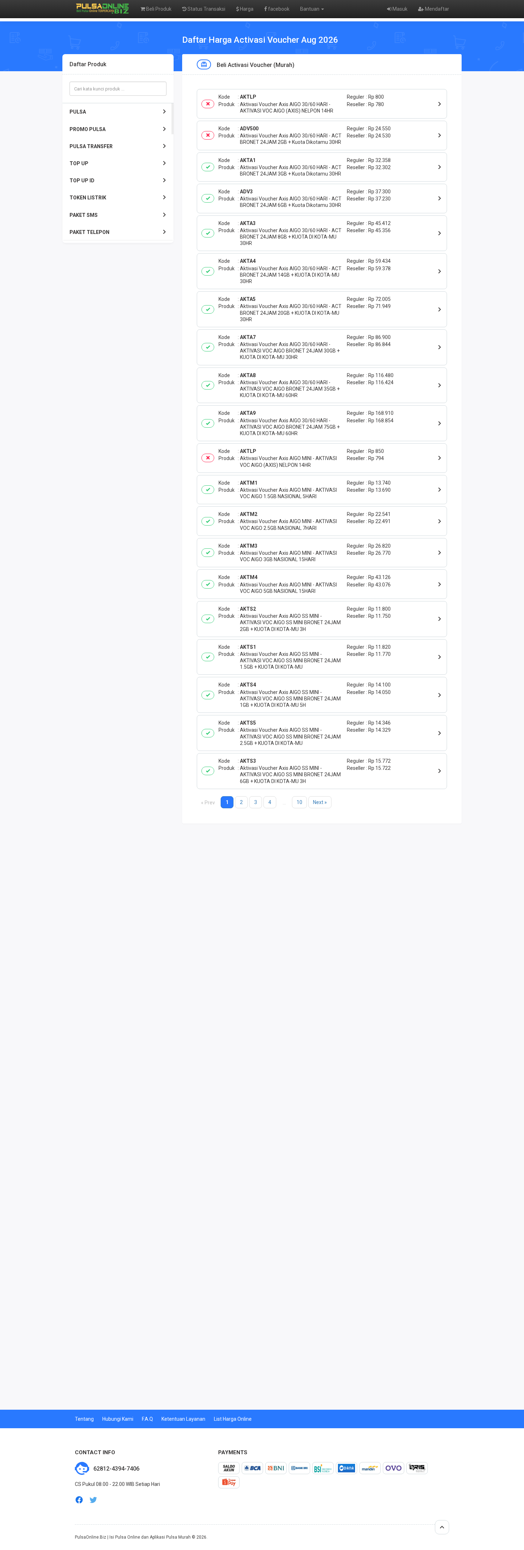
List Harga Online (233, 1419)
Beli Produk (158, 9)
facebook (278, 9)
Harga (246, 9)
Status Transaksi (205, 9)
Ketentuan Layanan (183, 1419)
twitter (93, 1500)
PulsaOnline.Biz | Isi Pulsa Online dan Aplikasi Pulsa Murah (133, 1537)
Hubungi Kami (117, 1419)
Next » (320, 802)
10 (299, 802)
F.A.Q (147, 1419)
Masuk (399, 9)
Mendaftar (436, 9)
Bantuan (310, 9)
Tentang (84, 1419)
